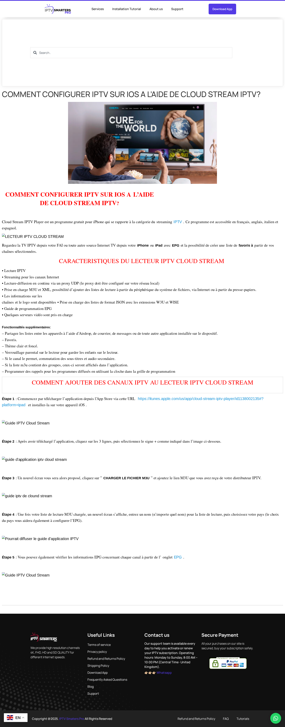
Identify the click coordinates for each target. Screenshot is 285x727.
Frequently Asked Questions (107, 679)
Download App (97, 672)
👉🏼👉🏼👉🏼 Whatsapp (158, 672)
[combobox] (131, 52)
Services (98, 9)
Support (177, 9)
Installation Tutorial (126, 9)
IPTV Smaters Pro (71, 719)
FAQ (226, 719)
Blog (90, 686)
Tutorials (243, 719)
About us (156, 9)
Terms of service (99, 645)
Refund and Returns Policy (106, 658)
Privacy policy (97, 652)
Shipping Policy (98, 665)
